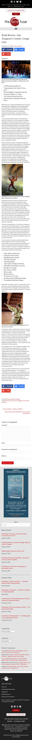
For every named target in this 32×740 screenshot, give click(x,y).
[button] (16, 10)
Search (16, 522)
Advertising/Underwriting (8, 689)
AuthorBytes (16, 736)
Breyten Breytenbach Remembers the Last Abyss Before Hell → (17, 412)
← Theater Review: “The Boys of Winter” (12, 409)
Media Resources (6, 694)
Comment (5, 425)
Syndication (5, 691)
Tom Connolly (5, 658)
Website (4, 456)
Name (4, 443)
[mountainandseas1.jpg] (12, 308)
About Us (4, 686)
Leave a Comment (17, 46)
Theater (18, 399)
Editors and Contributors (8, 696)
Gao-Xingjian (18, 400)
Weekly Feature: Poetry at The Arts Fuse (13, 551)
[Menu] (16, 28)
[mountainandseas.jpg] (12, 179)
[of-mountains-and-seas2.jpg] (16, 69)
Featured (13, 399)
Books (8, 399)
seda (3, 650)
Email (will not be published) (10, 449)
